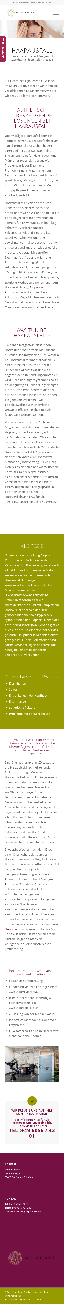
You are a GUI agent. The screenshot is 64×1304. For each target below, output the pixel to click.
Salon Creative (24, 1292)
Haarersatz (12, 929)
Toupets (35, 287)
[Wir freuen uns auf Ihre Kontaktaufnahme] (32, 1101)
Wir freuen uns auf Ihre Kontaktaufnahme (32, 1112)
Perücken (11, 292)
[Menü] (54, 12)
